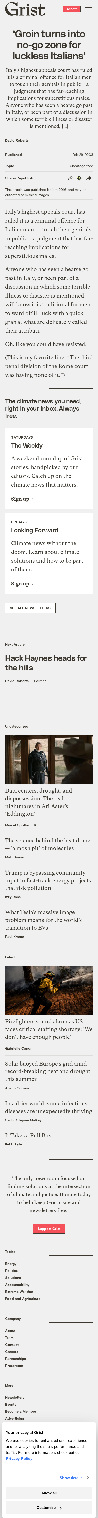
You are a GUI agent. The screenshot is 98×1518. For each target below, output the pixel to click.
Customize (46, 1507)
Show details (71, 1478)
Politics (40, 681)
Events (10, 1404)
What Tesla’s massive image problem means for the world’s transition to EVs (43, 920)
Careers (11, 1351)
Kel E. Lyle (13, 1144)
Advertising (14, 1418)
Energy (11, 1263)
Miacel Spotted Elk (21, 825)
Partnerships (15, 1358)
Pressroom (14, 1365)
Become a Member (20, 1411)
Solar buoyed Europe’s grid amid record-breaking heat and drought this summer (47, 1071)
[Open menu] (88, 9)
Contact (12, 1344)
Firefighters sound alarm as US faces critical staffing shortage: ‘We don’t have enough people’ (49, 1029)
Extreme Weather (19, 1291)
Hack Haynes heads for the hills (46, 662)
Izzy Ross (13, 897)
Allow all (49, 1493)
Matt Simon (14, 857)
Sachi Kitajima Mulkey (23, 1120)
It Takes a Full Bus (28, 1135)
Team (9, 1337)
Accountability (17, 1284)
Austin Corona (17, 1088)
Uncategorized (81, 166)
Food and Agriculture (22, 1298)
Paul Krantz (14, 936)
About (10, 1330)
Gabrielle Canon (18, 1048)
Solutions (13, 1277)
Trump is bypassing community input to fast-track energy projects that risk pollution (48, 880)
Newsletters (14, 1397)
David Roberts (17, 140)
